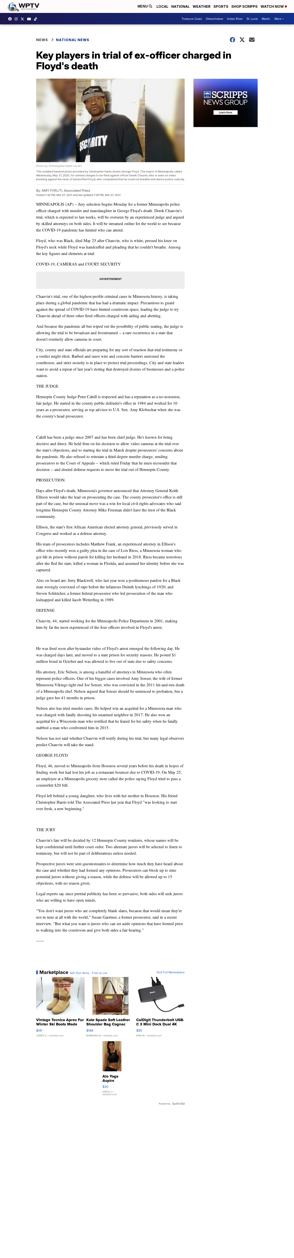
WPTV (23, 19)
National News (72, 40)
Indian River (235, 19)
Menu (143, 6)
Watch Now (273, 6)
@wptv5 (36, 19)
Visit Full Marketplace (170, 972)
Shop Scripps (244, 6)
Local (162, 6)
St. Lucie (252, 19)
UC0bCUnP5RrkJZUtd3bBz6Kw (30, 19)
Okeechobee (214, 19)
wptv (17, 19)
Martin (266, 19)
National (180, 6)
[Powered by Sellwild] (178, 1103)
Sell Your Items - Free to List (88, 972)
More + (279, 19)
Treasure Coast (192, 19)
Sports (221, 6)
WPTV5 (11, 19)
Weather (201, 6)
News (42, 40)
